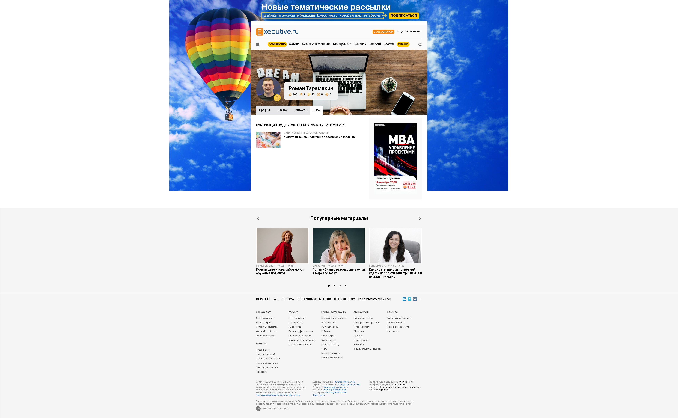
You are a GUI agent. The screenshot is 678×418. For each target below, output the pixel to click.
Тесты (324, 349)
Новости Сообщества (267, 367)
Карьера (294, 44)
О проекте (263, 299)
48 (342, 266)
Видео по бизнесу (330, 353)
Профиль (265, 110)
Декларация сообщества (313, 299)
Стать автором (383, 31)
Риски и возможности (398, 327)
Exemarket (359, 344)
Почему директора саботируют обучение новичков (280, 271)
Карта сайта (319, 395)
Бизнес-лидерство (363, 318)
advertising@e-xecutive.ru (335, 387)
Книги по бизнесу (330, 344)
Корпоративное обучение (334, 318)
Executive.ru (274, 387)
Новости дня (262, 350)
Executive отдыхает (265, 335)
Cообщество (263, 312)
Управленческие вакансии (302, 340)
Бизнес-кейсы (328, 340)
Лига (316, 110)
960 (295, 94)
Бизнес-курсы (328, 335)
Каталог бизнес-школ (332, 358)
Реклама (288, 299)
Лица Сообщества (265, 318)
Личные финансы (396, 322)
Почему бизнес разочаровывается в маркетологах (339, 271)
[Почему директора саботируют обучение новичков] (282, 245)
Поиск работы (377, 266)
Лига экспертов (264, 322)
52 (292, 266)
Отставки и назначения (268, 358)
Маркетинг (319, 266)
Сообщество (277, 44)
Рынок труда (295, 327)
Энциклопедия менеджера (368, 349)
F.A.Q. (275, 299)
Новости (375, 44)
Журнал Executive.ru (266, 331)
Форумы (389, 44)
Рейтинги (326, 331)
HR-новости (262, 372)
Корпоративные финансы (399, 318)
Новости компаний (265, 354)
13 (312, 94)
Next (420, 218)
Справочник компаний (300, 344)
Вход (400, 31)
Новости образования (267, 363)
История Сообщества (267, 327)
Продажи (358, 335)
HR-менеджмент (266, 266)
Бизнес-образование (316, 44)
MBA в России (328, 322)
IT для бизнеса (361, 340)
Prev (258, 218)
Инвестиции (393, 331)
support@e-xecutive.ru (336, 392)
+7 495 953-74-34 (404, 382)
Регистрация (414, 31)
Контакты (300, 110)
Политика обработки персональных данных (278, 395)
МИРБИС (403, 44)
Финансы (360, 44)
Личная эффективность (301, 331)
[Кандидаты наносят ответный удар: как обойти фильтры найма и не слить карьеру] (395, 245)
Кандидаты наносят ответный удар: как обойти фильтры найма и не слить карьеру (395, 273)
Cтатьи (282, 110)
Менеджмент (342, 44)
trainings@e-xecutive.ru (348, 384)
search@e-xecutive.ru (344, 382)
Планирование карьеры (300, 335)
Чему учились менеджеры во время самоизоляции (319, 137)
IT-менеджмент (361, 327)
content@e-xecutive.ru (334, 390)
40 (403, 266)
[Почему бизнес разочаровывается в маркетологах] (339, 245)
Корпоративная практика (366, 322)
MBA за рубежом (329, 327)
